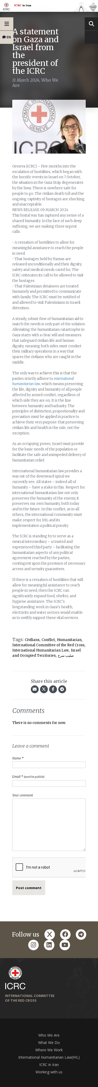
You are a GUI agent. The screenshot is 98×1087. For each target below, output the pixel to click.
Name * (18, 758)
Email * (28, 777)
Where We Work (49, 1049)
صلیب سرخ (66, 655)
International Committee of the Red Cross (48, 645)
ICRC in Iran (49, 1064)
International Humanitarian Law (40, 650)
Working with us (49, 1071)
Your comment (22, 795)
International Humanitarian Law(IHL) (49, 1057)
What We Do (49, 1042)
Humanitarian (69, 640)
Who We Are (49, 1035)
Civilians (32, 640)
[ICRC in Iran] (49, 6)
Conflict (48, 640)
